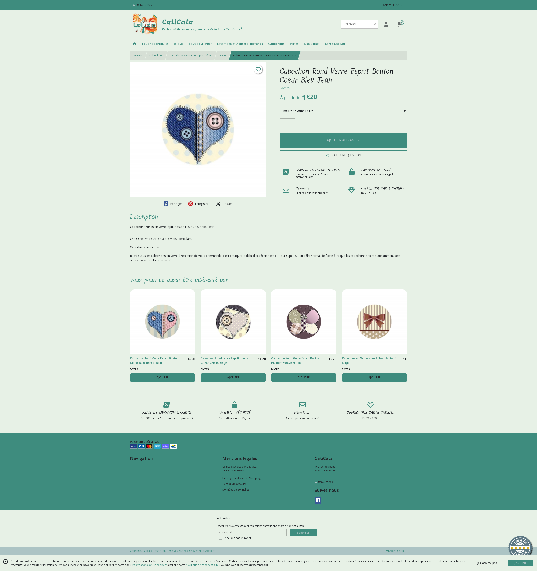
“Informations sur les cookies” (149, 565)
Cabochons (156, 55)
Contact (386, 5)
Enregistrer (202, 204)
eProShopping (207, 551)
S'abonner (303, 533)
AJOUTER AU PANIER (343, 140)
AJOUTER (162, 377)
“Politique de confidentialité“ (202, 565)
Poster (227, 204)
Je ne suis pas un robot (237, 538)
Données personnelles (235, 489)
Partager (175, 204)
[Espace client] (386, 24)
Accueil (138, 55)
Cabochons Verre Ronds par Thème (191, 55)
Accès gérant (397, 551)
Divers (223, 55)
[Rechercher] (375, 24)
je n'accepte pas (487, 563)
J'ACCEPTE (521, 563)
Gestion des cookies (234, 484)
